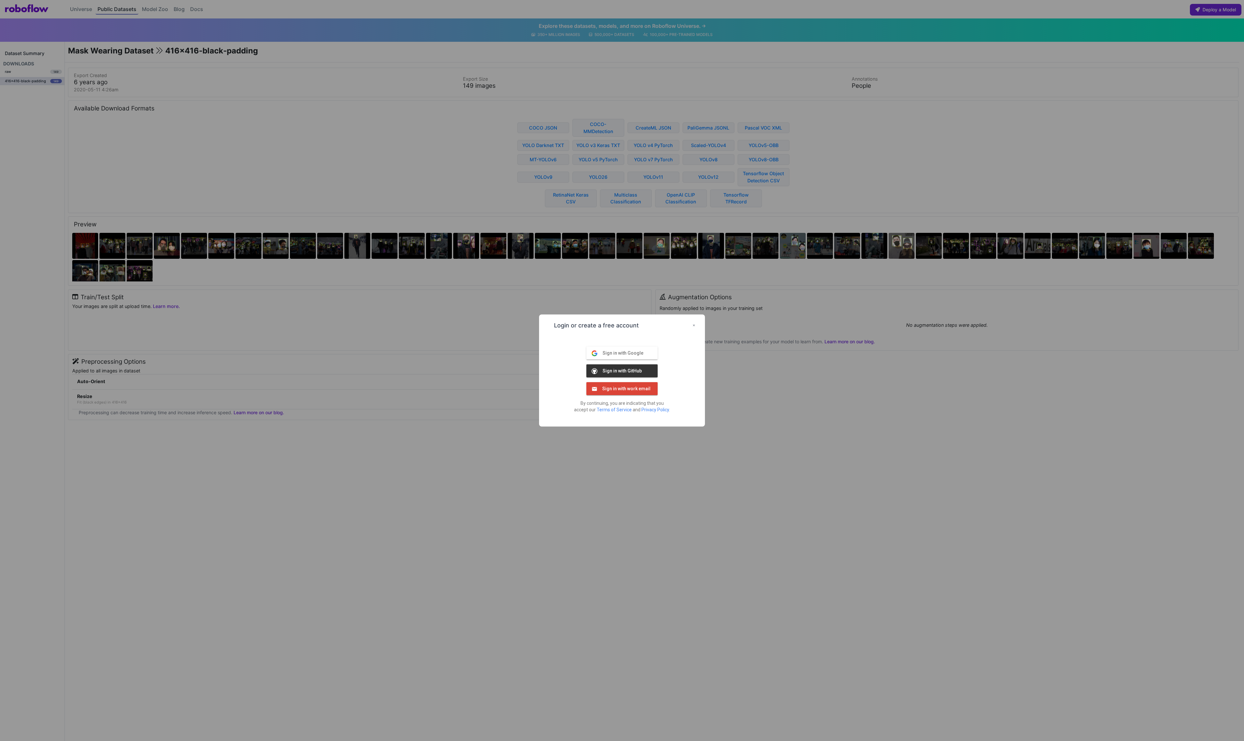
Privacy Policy (655, 409)
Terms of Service (614, 409)
